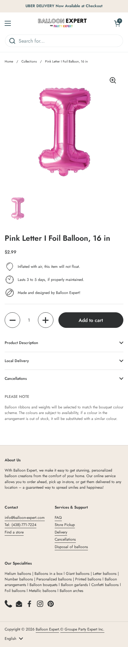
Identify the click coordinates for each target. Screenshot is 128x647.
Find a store (14, 532)
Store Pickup (65, 525)
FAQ (58, 517)
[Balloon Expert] (62, 23)
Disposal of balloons (71, 547)
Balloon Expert (47, 629)
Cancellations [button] (16, 378)
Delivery (61, 532)
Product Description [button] (21, 343)
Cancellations (65, 539)
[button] (12, 320)
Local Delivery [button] (17, 361)
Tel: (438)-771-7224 (20, 525)
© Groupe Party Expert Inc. (82, 629)
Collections (29, 61)
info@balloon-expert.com (25, 517)
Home (9, 61)
